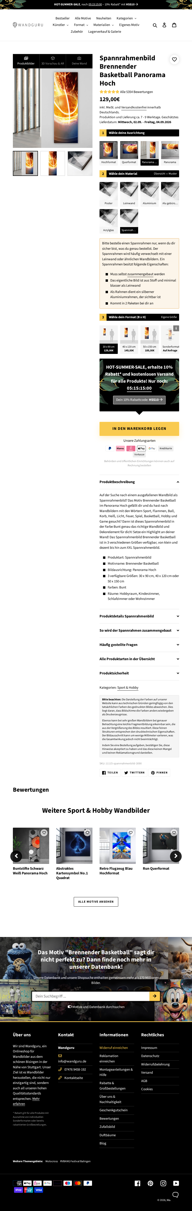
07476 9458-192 (75, 1069)
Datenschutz (150, 1056)
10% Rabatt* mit (120, 4)
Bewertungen (109, 1118)
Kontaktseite (73, 1078)
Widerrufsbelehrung (155, 1064)
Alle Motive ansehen (96, 902)
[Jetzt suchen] (154, 996)
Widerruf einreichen (114, 1047)
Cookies (147, 1089)
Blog (103, 1143)
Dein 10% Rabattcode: (137, 399)
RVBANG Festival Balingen (75, 1161)
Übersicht (159, 174)
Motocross (51, 1161)
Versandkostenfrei (134, 107)
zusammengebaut (140, 274)
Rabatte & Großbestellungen (113, 1086)
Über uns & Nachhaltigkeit (110, 1099)
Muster (173, 174)
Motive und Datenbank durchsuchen (98, 1006)
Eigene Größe (169, 317)
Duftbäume (108, 1135)
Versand (147, 1072)
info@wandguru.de (72, 1061)
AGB (144, 1081)
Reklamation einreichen (109, 1059)
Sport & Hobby (127, 687)
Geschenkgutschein (114, 1110)
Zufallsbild (107, 1126)
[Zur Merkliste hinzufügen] (174, 59)
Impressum (149, 1047)
